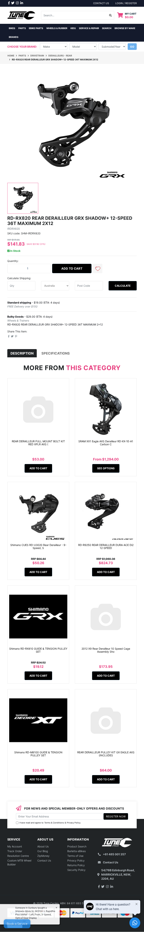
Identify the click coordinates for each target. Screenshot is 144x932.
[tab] (22, 353)
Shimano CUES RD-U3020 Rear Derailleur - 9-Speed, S (38, 546)
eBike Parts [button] (36, 28)
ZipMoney (43, 855)
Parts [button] (22, 28)
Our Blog (42, 851)
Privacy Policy (73, 822)
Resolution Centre (18, 855)
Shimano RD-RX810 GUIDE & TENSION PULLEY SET (38, 650)
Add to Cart (71, 268)
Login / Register (126, 3)
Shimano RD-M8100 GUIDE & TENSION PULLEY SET (38, 754)
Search (106, 28)
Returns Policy (76, 865)
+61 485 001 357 (114, 854)
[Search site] (110, 15)
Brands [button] (13, 37)
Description (22, 353)
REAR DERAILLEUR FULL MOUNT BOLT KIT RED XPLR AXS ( (38, 443)
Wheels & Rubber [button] (56, 28)
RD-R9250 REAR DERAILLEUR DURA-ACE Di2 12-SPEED (106, 546)
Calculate (123, 285)
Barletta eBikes (76, 851)
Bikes (12, 28)
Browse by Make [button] (125, 28)
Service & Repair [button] (89, 28)
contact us (101, 3)
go (132, 46)
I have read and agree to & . (50, 822)
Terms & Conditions (54, 822)
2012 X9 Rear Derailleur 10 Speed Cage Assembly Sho (106, 650)
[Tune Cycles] (21, 14)
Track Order (14, 851)
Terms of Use (75, 855)
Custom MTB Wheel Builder (19, 862)
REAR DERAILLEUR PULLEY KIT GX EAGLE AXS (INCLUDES (105, 754)
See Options (106, 468)
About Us (43, 846)
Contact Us (44, 860)
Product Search (76, 846)
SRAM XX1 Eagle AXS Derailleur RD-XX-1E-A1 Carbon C (105, 443)
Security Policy (76, 869)
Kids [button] (73, 28)
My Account (14, 846)
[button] (97, 268)
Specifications (55, 353)
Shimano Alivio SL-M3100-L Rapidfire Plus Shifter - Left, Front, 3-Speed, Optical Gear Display (36, 914)
